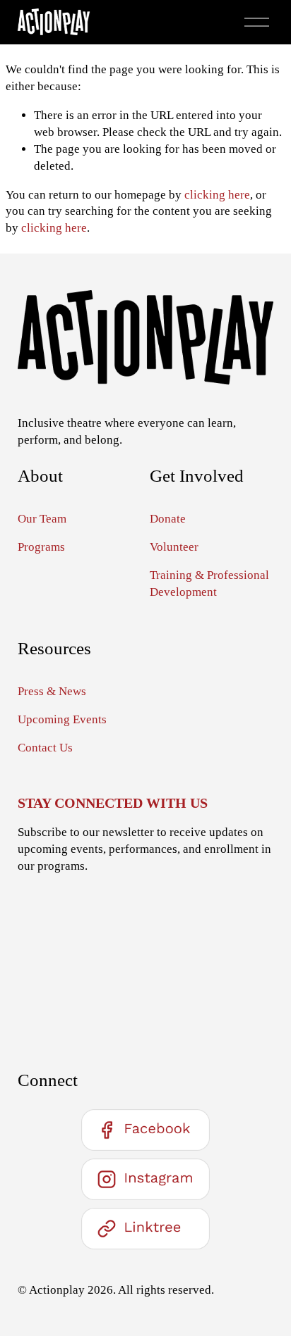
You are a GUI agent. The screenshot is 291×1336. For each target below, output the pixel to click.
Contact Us (45, 747)
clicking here (217, 194)
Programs (41, 547)
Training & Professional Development (209, 583)
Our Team (42, 518)
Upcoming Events (62, 719)
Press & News (52, 691)
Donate (168, 518)
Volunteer (174, 547)
